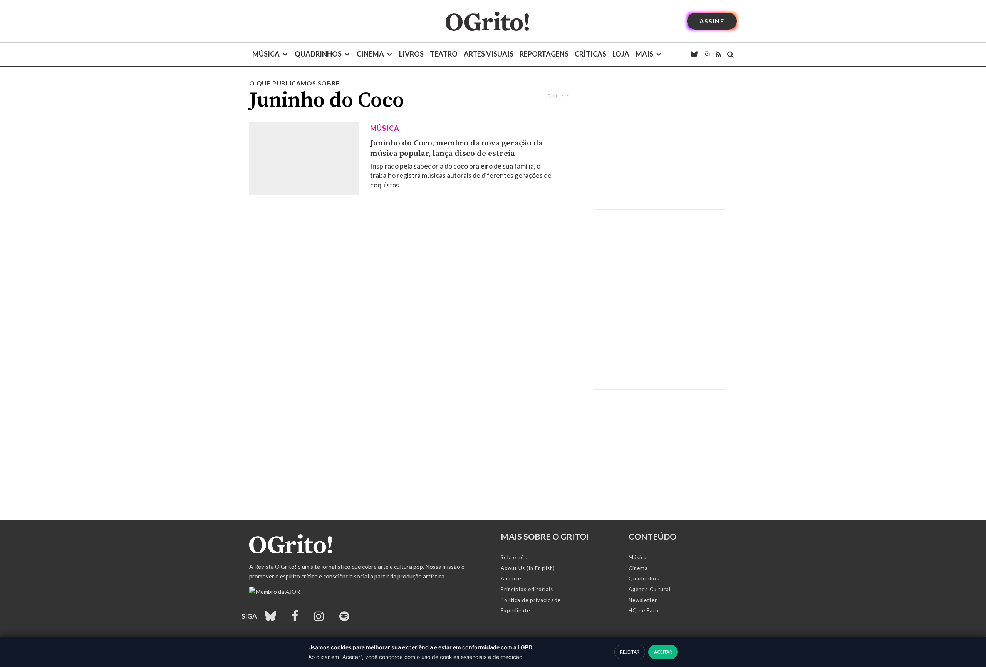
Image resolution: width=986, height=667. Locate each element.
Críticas (590, 54)
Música (266, 54)
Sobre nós (514, 557)
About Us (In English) (528, 568)
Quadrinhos (318, 54)
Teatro (444, 54)
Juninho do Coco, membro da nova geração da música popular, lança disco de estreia (456, 148)
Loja (620, 54)
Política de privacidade (531, 600)
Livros (411, 54)
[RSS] (718, 54)
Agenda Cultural (650, 589)
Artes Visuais (488, 54)
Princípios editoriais (527, 589)
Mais (644, 54)
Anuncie (511, 578)
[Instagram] (707, 54)
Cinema (370, 54)
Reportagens (544, 54)
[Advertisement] (659, 144)
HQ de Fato (644, 610)
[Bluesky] (694, 54)
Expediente (515, 610)
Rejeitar (629, 652)
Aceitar (663, 652)
